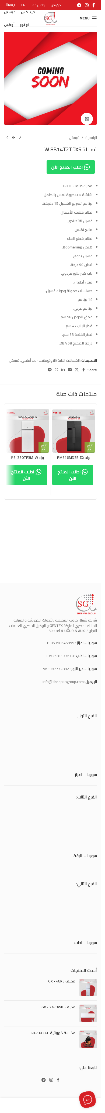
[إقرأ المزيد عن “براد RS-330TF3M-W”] (43, 443)
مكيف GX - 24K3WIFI (58, 1007)
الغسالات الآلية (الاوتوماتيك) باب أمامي (50, 356)
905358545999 (61, 642)
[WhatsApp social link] (56, 365)
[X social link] (76, 365)
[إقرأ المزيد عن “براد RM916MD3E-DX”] (90, 443)
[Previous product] (20, 133)
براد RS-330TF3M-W (27, 453)
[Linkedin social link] (63, 365)
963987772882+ (55, 668)
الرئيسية (91, 133)
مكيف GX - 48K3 (61, 981)
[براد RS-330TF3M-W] (27, 427)
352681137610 (61, 655)
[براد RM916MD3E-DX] (74, 427)
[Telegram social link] (79, 5)
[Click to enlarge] (87, 115)
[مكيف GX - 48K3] (88, 987)
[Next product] (7, 133)
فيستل (74, 133)
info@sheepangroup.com (63, 681)
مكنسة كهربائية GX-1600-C (53, 1033)
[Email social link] (69, 365)
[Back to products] (13, 133)
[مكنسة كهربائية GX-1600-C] (88, 1039)
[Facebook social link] (93, 5)
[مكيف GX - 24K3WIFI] (88, 1013)
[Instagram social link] (86, 5)
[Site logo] (50, 17)
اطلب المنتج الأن (67, 163)
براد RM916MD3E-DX (73, 453)
